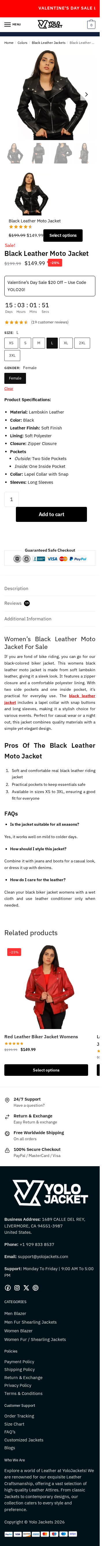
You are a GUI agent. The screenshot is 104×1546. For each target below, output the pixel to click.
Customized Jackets (23, 1440)
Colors (22, 42)
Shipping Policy (19, 1369)
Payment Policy (19, 1361)
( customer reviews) (49, 322)
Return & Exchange (23, 1377)
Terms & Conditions (23, 1393)
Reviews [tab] (16, 603)
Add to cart (51, 514)
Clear (8, 388)
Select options (63, 235)
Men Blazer (15, 1313)
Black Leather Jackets (49, 42)
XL (66, 343)
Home (9, 42)
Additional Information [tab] (27, 619)
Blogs (9, 1447)
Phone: (12, 1244)
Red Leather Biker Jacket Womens (41, 1036)
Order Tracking (19, 1416)
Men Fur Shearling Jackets (30, 1322)
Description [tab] (16, 588)
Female (15, 378)
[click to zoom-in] (49, 94)
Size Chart (14, 1424)
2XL (82, 343)
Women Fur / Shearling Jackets (35, 1339)
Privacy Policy (17, 1385)
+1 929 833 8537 (37, 1244)
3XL (12, 355)
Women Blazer (18, 1330)
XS (11, 343)
